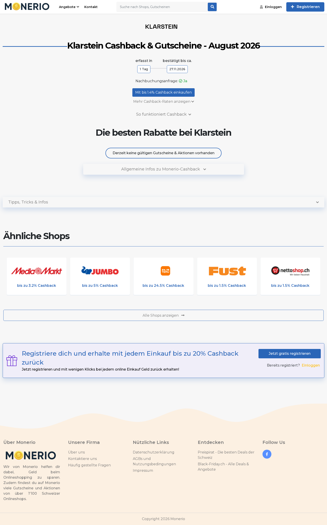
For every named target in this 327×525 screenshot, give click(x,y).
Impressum (143, 470)
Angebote (67, 7)
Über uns (76, 452)
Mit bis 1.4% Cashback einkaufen (163, 92)
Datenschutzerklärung (153, 452)
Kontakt (91, 7)
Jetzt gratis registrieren (290, 353)
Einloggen (273, 7)
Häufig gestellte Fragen (89, 465)
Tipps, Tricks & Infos (28, 202)
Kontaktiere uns (82, 459)
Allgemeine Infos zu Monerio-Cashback (161, 169)
